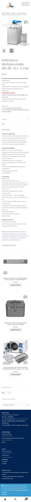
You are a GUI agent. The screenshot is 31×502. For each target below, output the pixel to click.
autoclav (8, 109)
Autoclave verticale (21, 13)
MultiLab (15, 327)
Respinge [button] (4, 494)
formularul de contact (7, 238)
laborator (19, 109)
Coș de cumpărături (24, 498)
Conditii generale (6, 434)
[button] (27, 21)
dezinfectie (14, 109)
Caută (15, 499)
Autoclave (13, 13)
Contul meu (5, 499)
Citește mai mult (15, 285)
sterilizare (4, 111)
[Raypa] (4, 74)
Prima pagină (7, 13)
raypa (26, 109)
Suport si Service (6, 451)
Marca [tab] (3, 124)
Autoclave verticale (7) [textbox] (15, 405)
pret (24, 109)
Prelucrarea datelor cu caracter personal (13, 438)
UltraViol (15, 282)
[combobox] (15, 405)
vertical (9, 111)
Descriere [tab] (4, 119)
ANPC (3, 442)
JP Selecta (15, 371)
